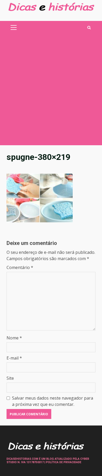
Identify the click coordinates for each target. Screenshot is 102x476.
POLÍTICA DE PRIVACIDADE (63, 462)
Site (10, 378)
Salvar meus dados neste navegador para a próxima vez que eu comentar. (52, 401)
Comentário (20, 267)
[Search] (89, 28)
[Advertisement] (51, 92)
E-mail (14, 358)
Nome (14, 338)
